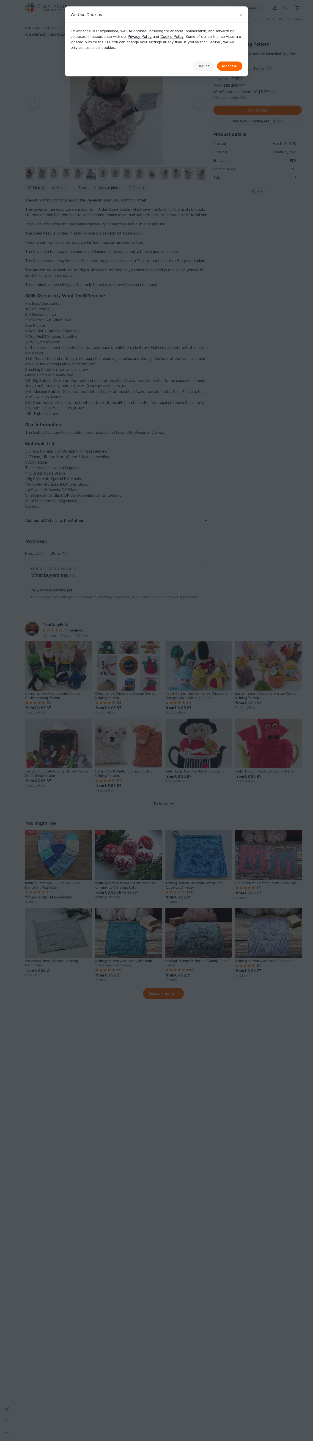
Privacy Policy (140, 36)
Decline (203, 66)
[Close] (241, 14)
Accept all (230, 66)
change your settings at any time (154, 42)
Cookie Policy (172, 36)
